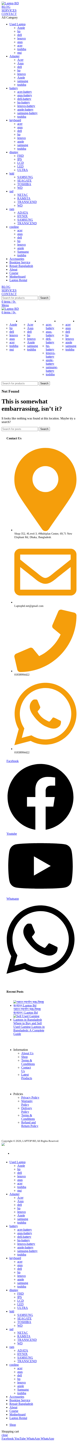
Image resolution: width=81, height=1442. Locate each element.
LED (20, 166)
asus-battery (24, 95)
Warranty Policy (27, 1102)
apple (20, 141)
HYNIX (22, 216)
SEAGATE (24, 180)
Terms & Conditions (28, 1062)
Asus (20, 63)
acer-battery (24, 91)
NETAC (22, 194)
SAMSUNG (25, 177)
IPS (19, 159)
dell (19, 35)
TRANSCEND (27, 202)
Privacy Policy (30, 1097)
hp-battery (23, 102)
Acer (20, 59)
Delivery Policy (26, 1109)
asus (20, 42)
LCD (20, 163)
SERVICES (9, 10)
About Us (27, 1053)
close (5, 1435)
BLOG (6, 6)
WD (20, 187)
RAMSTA (23, 198)
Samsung (23, 251)
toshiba (21, 49)
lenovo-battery (26, 106)
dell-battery (24, 99)
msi (19, 52)
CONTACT (9, 14)
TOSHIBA (24, 184)
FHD (20, 155)
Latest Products (26, 1076)
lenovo (21, 38)
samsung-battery (27, 113)
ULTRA (22, 170)
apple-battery (25, 109)
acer (19, 45)
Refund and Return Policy (29, 1124)
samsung (22, 81)
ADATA (22, 212)
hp (18, 31)
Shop (24, 1056)
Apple (21, 27)
